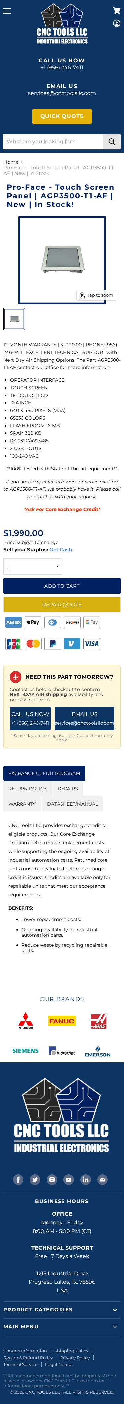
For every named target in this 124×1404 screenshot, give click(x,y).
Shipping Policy (71, 1350)
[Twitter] (34, 1179)
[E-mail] (102, 1179)
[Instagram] (51, 1179)
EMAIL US (84, 718)
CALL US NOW (30, 718)
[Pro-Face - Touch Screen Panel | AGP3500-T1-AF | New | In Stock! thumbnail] (14, 319)
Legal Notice (58, 1364)
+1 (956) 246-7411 (62, 67)
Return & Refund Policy (28, 1357)
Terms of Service (20, 1364)
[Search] (112, 141)
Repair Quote (62, 604)
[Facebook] (17, 1179)
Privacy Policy (75, 1357)
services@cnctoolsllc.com (62, 93)
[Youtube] (68, 1179)
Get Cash (60, 549)
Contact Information (25, 1350)
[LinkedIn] (85, 1179)
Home (11, 162)
